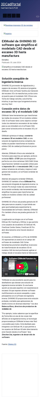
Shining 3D (12, 344)
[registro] (8, 33)
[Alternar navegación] (37, 16)
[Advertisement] (20, 375)
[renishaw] (18, 25)
